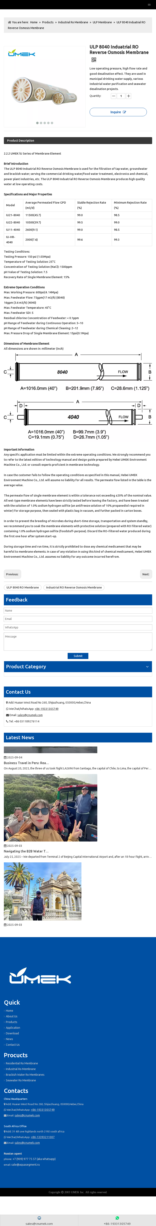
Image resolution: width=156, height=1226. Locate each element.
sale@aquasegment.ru (25, 1164)
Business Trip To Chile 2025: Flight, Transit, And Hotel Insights (27, 918)
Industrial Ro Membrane (21, 1069)
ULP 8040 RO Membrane (22, 587)
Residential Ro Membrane (22, 1063)
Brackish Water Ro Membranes (25, 1074)
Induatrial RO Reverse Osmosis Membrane (74, 587)
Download (12, 1033)
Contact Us (13, 1044)
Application (13, 1027)
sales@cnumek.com (30, 715)
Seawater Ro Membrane (21, 1080)
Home (9, 1010)
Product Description (20, 140)
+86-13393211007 (43, 1137)
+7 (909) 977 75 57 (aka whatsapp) (34, 1159)
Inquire (115, 112)
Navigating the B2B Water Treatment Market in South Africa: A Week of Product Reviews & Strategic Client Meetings (27, 839)
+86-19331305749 (46, 708)
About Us (11, 1016)
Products (11, 1022)
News (9, 1039)
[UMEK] (40, 976)
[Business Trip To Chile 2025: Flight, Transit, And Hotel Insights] (42, 907)
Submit (78, 656)
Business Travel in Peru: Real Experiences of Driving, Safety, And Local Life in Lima (27, 750)
